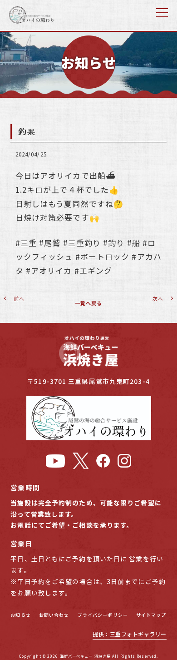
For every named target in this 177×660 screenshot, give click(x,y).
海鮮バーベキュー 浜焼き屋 (85, 656)
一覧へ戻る (89, 303)
